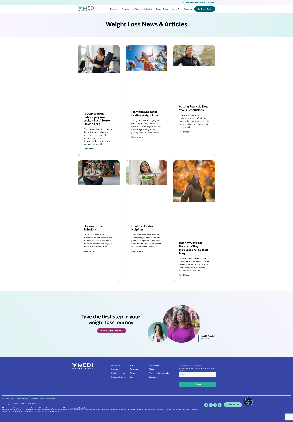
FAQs (151, 369)
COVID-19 (34, 399)
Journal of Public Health (78, 408)
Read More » (89, 148)
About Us (176, 9)
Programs (125, 9)
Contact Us (154, 365)
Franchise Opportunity (159, 373)
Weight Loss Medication (143, 9)
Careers (152, 376)
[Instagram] (211, 405)
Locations (114, 9)
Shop (132, 373)
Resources (188, 9)
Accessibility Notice (23, 399)
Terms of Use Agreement (47, 399)
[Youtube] (206, 405)
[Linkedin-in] (220, 405)
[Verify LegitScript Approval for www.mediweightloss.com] (248, 405)
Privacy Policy (10, 399)
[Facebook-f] (215, 405)
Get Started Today (205, 9)
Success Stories (162, 9)
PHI (3, 399)
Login (132, 376)
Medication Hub (118, 373)
